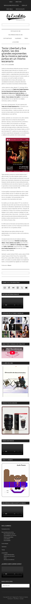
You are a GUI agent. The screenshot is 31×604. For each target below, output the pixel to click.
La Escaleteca (7, 538)
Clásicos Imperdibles (8, 537)
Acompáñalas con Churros (10, 535)
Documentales (7, 540)
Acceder (22, 598)
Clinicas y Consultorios (9, 559)
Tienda (3, 549)
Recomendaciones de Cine (8, 532)
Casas (5, 558)
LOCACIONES (5, 553)
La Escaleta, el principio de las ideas (15, 17)
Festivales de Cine (6, 529)
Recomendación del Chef (9, 533)
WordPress (16, 598)
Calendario (4, 546)
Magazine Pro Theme (17, 597)
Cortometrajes (5, 543)
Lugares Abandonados (9, 554)
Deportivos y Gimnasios (9, 556)
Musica (9, 265)
